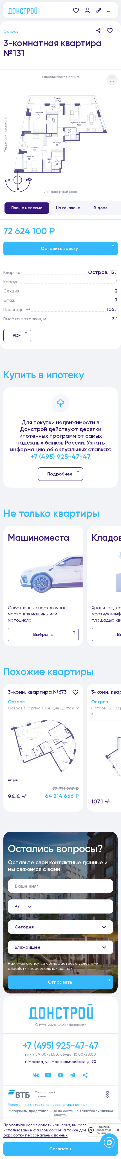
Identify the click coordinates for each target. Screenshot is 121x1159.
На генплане (68, 208)
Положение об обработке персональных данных (47, 1105)
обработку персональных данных (35, 1135)
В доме (101, 208)
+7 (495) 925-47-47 (61, 456)
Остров (11, 31)
